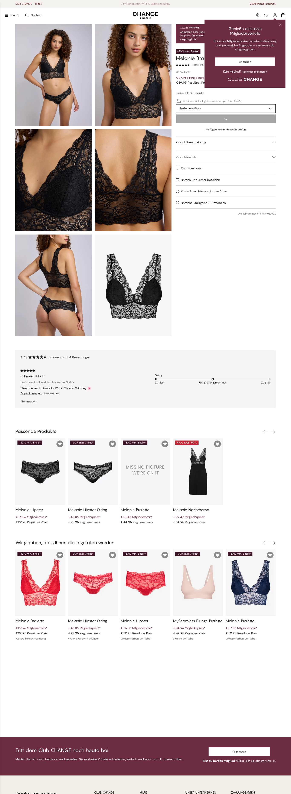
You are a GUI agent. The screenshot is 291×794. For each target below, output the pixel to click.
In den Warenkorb (226, 118)
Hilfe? (38, 3)
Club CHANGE (23, 3)
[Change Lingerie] (145, 15)
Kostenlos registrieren (254, 71)
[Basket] (283, 15)
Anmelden (245, 61)
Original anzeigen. (31, 393)
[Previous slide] (265, 432)
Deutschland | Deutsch (263, 3)
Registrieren (239, 751)
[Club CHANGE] (275, 15)
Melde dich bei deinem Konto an (256, 760)
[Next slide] (273, 432)
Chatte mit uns (191, 168)
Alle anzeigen (28, 401)
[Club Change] (266, 15)
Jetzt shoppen (156, 3)
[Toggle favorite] (59, 444)
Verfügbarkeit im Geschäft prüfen (226, 129)
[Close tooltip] (280, 24)
